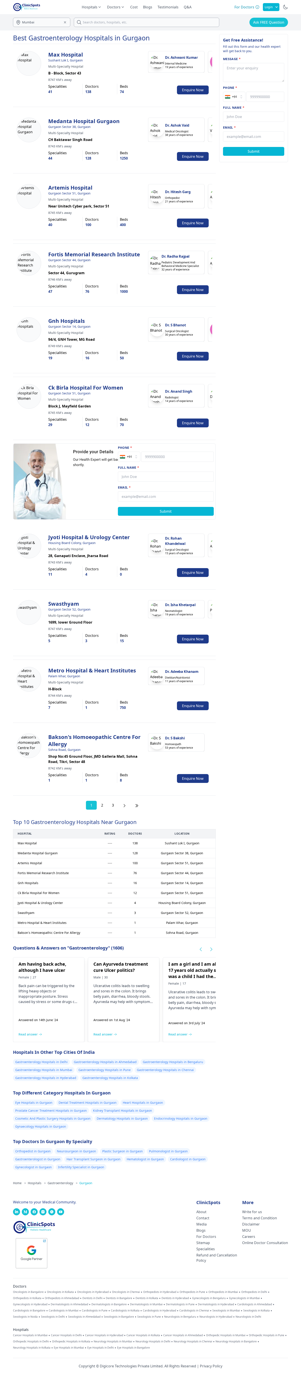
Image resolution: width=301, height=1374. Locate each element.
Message (232, 59)
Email (124, 487)
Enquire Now (193, 90)
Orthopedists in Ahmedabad (62, 1298)
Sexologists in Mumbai (226, 1310)
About (201, 1211)
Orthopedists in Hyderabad (159, 1292)
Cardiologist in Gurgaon (188, 1159)
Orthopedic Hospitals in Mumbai (225, 1335)
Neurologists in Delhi (248, 1317)
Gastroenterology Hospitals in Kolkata (110, 1078)
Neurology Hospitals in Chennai (193, 1341)
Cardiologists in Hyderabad (159, 1310)
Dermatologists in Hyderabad (216, 1304)
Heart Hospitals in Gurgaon (143, 1102)
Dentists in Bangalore (119, 1298)
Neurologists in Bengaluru (180, 1317)
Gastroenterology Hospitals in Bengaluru (173, 1062)
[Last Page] (137, 805)
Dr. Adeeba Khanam (181, 671)
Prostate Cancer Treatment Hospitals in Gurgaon (51, 1110)
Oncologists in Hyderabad (93, 1292)
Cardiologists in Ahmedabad (254, 1304)
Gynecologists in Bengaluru (209, 1298)
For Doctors (206, 1236)
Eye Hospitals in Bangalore (133, 1347)
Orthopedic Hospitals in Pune (266, 1335)
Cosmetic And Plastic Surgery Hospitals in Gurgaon (53, 1118)
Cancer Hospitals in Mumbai (30, 1335)
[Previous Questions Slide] (200, 949)
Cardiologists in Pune (95, 1310)
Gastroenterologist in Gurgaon (37, 1159)
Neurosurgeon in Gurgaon (76, 1151)
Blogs (147, 7)
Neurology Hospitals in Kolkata (31, 1347)
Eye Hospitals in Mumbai (69, 1347)
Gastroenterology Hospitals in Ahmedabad (105, 1062)
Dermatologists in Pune (180, 1304)
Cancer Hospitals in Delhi (66, 1335)
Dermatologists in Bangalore (109, 1304)
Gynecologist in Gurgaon (33, 1167)
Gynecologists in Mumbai (244, 1298)
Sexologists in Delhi (53, 1317)
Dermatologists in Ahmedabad (69, 1304)
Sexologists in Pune (149, 1317)
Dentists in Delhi (92, 1298)
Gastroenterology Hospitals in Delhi (41, 1062)
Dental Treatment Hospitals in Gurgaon (88, 1102)
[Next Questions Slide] (211, 949)
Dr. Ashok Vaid (177, 125)
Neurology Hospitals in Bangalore (236, 1341)
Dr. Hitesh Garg (177, 191)
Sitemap (203, 1242)
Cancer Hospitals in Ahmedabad (183, 1335)
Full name (128, 467)
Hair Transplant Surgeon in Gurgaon (94, 1159)
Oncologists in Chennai (126, 1292)
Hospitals (37, 1183)
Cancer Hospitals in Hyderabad (104, 1335)
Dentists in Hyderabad (175, 1298)
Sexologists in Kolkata (256, 1310)
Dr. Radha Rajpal (176, 256)
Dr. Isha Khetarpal (180, 604)
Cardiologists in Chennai (194, 1310)
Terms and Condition (259, 1218)
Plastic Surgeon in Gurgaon (122, 1151)
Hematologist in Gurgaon (145, 1159)
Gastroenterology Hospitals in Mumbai (43, 1070)
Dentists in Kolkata (147, 1298)
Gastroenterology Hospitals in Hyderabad (45, 1078)
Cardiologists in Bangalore (29, 1310)
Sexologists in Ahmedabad (84, 1317)
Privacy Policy (211, 1366)
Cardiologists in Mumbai (63, 1310)
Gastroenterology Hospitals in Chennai (165, 1070)
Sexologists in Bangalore (119, 1317)
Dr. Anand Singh (178, 391)
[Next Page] (124, 805)
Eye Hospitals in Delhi (100, 1347)
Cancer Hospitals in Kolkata (143, 1335)
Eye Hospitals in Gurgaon (33, 1102)
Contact (202, 1218)
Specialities (205, 1248)
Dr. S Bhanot (175, 325)
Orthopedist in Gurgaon (33, 1151)
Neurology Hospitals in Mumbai (113, 1341)
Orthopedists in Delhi (254, 1292)
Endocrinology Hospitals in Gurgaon (180, 1118)
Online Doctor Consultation (265, 1242)
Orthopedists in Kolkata (27, 1298)
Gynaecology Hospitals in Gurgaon (40, 1126)
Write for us (252, 1211)
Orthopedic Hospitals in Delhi (31, 1341)
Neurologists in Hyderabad (215, 1317)
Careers (248, 1236)
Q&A (187, 7)
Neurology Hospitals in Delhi (153, 1341)
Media (201, 1224)
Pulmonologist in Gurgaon (168, 1151)
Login (269, 7)
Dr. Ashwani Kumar (181, 57)
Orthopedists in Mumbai (223, 1292)
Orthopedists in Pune (192, 1292)
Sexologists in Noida (25, 1317)
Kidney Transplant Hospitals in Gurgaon (122, 1110)
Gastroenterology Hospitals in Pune (104, 1070)
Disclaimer (251, 1224)
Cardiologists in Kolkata (125, 1310)
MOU (246, 1230)
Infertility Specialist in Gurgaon (81, 1167)
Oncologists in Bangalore (28, 1292)
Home (19, 1183)
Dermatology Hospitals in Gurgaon (122, 1118)
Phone (125, 447)
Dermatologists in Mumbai (146, 1304)
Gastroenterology (63, 1183)
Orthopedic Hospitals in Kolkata (71, 1341)
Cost (134, 7)
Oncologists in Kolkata (60, 1292)
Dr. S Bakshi (175, 738)
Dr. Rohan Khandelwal (175, 541)
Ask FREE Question (268, 22)
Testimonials (168, 7)
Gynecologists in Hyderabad (30, 1304)
